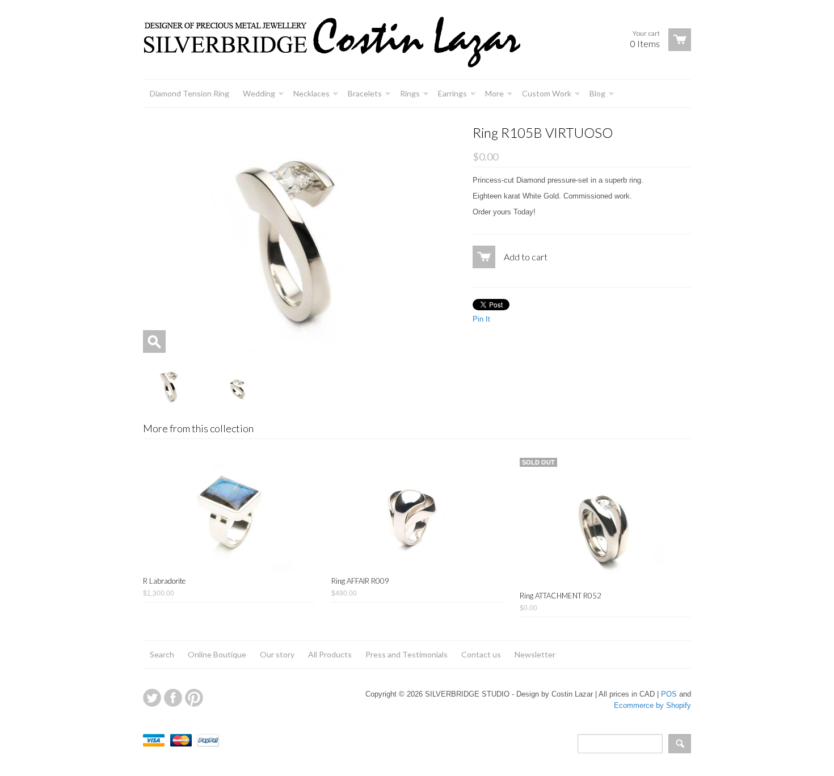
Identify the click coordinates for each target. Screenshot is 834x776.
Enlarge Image (154, 341)
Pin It (481, 319)
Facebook (173, 698)
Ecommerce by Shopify (652, 705)
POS (669, 694)
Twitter (152, 698)
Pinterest (194, 698)
